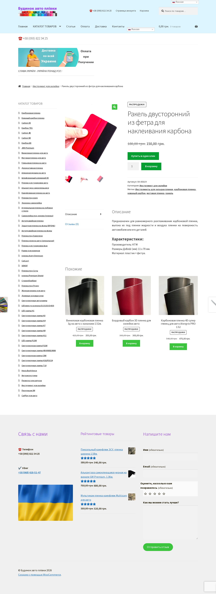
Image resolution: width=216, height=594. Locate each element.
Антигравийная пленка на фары (37, 230)
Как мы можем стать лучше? (161, 502)
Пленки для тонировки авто (35, 183)
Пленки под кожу (30, 198)
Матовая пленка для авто (34, 158)
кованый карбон (136, 193)
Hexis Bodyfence (29, 370)
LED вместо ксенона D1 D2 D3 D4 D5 (38, 305)
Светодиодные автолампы (34, 300)
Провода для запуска (32, 380)
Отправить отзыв (158, 547)
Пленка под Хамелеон (32, 235)
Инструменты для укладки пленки (154, 189)
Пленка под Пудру (30, 285)
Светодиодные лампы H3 (33, 315)
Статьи (70, 26)
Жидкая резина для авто (33, 290)
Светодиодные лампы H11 (34, 335)
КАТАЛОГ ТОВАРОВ (45, 26)
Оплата (85, 26)
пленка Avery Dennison (32, 255)
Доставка (101, 26)
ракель (169, 193)
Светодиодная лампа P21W (34, 345)
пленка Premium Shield (32, 275)
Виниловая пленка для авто (35, 153)
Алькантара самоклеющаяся (35, 188)
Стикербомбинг (29, 280)
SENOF (25, 265)
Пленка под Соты (30, 270)
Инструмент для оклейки (46, 86)
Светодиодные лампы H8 (33, 330)
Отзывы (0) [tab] (72, 224)
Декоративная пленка (32, 168)
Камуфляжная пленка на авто (36, 193)
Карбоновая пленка (31, 113)
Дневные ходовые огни (33, 295)
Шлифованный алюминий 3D (35, 178)
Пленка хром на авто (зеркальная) (38, 240)
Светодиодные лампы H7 (33, 325)
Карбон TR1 (27, 128)
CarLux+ (25, 260)
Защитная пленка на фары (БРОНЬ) (38, 225)
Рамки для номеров (31, 250)
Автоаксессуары (29, 375)
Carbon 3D (26, 123)
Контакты (118, 26)
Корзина (144, 10)
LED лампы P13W (29, 340)
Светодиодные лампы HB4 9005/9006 (39, 350)
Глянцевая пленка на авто (34, 163)
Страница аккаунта (126, 10)
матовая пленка (155, 193)
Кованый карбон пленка (33, 118)
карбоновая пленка (185, 189)
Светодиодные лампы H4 (33, 320)
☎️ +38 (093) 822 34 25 (100, 10)
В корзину (151, 166)
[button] (114, 107)
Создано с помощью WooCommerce (39, 574)
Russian (135, 29)
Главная (23, 26)
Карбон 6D (26, 143)
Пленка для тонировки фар (35, 245)
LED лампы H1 (28, 310)
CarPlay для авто (29, 395)
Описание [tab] (71, 214)
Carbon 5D (26, 138)
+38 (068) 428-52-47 (29, 472)
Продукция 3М (28, 390)
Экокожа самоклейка (32, 203)
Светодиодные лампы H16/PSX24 (37, 360)
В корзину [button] (84, 343)
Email (154, 466)
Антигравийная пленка (33, 220)
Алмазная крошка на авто (34, 173)
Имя (153, 449)
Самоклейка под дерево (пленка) (37, 215)
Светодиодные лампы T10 (34, 365)
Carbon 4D (26, 133)
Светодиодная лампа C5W (34, 355)
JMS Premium (28, 148)
